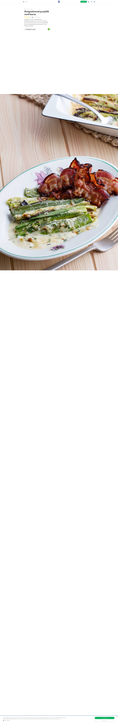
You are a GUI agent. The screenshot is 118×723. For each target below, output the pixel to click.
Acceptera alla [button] (104, 717)
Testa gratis (83, 1)
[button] (35, 720)
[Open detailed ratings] (40, 17)
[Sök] (26, 1)
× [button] (116, 716)
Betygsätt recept (30, 29)
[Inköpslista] (91, 1)
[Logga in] (94, 1)
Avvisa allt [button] (104, 720)
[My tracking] (88, 1)
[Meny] (23, 1)
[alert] (59, 719)
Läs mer (60, 718)
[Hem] (59, 2)
